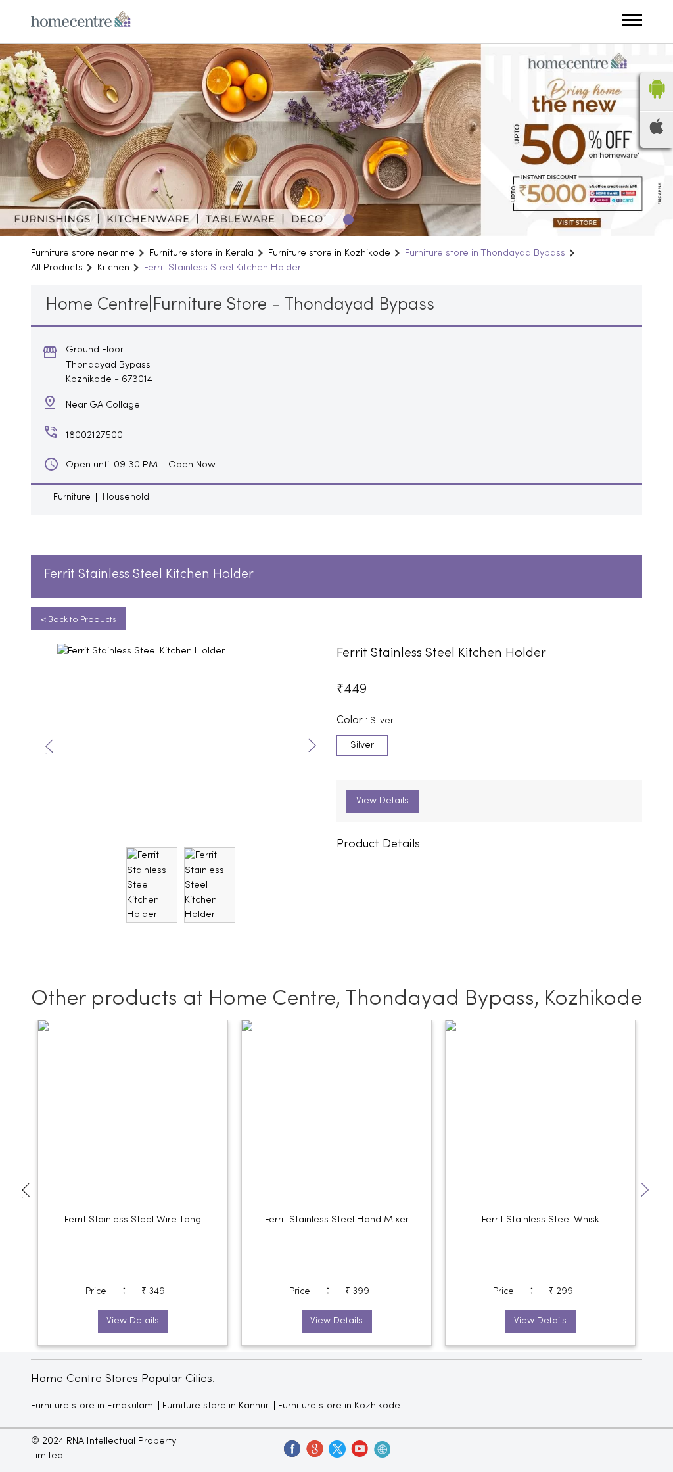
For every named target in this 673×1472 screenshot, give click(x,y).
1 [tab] (326, 217)
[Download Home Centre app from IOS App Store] (656, 131)
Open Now (192, 464)
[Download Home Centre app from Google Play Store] (656, 102)
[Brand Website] (381, 1448)
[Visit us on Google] (314, 1448)
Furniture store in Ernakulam (92, 1405)
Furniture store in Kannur (215, 1405)
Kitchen (113, 267)
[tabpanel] (336, 140)
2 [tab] (346, 217)
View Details (382, 801)
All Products (57, 267)
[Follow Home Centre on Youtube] (359, 1448)
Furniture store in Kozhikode (339, 1405)
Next (312, 746)
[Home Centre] (81, 21)
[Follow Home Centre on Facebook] (292, 1448)
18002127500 (94, 435)
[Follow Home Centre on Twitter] (336, 1448)
